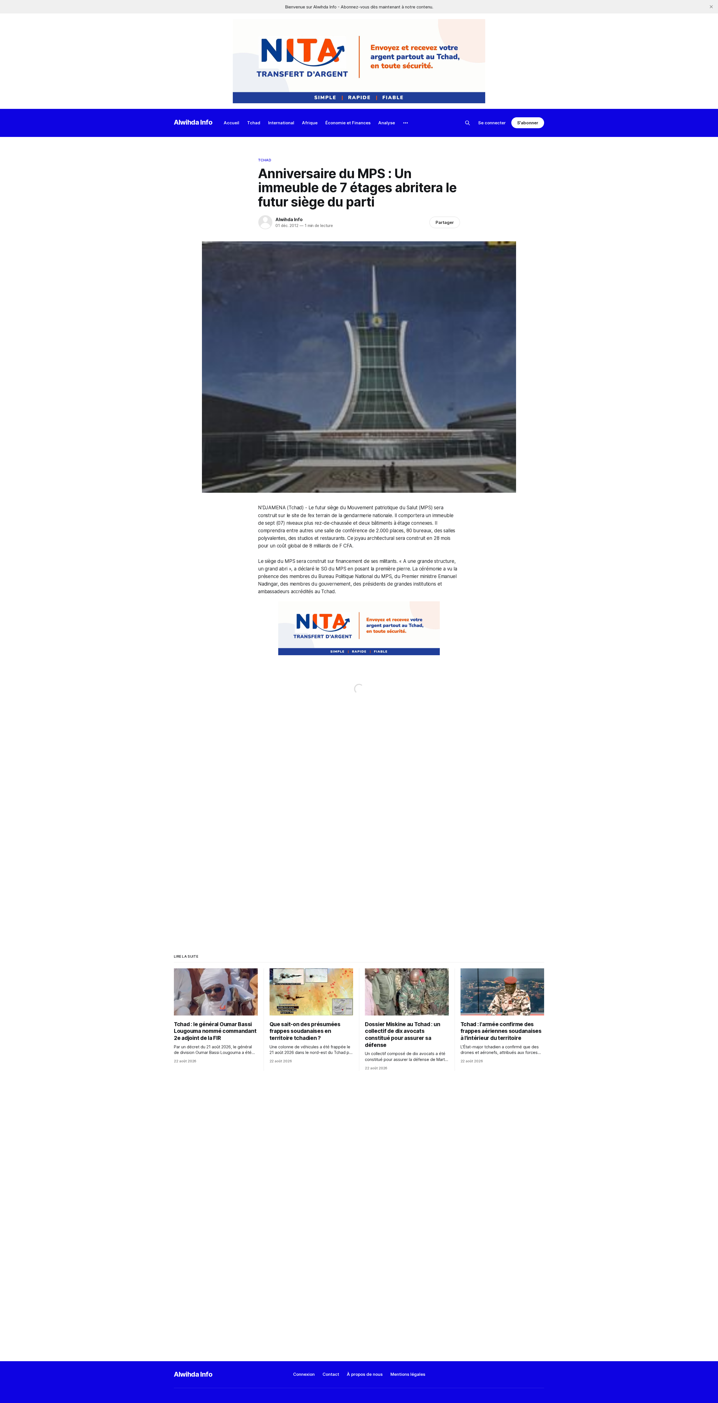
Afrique (309, 122)
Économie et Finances (347, 122)
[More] (405, 122)
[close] (711, 6)
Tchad (253, 122)
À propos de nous (365, 1374)
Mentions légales (407, 1374)
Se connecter (492, 122)
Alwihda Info (193, 122)
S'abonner (527, 122)
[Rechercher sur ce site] (467, 122)
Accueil (231, 122)
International (281, 122)
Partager (445, 222)
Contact (331, 1374)
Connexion (304, 1374)
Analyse (386, 122)
